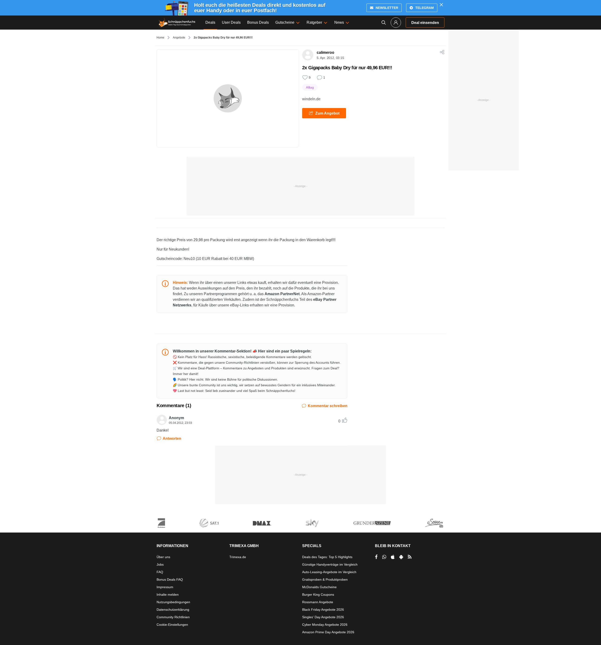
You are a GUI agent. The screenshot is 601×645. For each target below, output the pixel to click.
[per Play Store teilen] (401, 557)
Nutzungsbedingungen (173, 602)
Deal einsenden (425, 23)
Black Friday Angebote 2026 (323, 609)
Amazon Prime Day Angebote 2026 (328, 632)
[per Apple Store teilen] (393, 557)
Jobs (160, 564)
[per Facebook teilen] (376, 557)
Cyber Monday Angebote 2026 (324, 624)
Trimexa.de (237, 557)
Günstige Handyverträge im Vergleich (330, 564)
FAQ (160, 572)
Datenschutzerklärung (173, 609)
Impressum (165, 587)
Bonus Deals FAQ (170, 579)
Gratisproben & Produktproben (325, 579)
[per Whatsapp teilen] (384, 557)
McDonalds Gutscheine (319, 587)
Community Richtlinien (173, 617)
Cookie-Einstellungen (172, 624)
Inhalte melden (168, 594)
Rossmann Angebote (317, 602)
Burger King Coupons (318, 594)
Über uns (163, 557)
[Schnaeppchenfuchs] (177, 22)
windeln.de (311, 99)
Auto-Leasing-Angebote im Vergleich (329, 572)
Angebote (179, 37)
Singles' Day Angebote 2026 (323, 617)
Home (160, 37)
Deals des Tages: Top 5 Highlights (327, 557)
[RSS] (410, 557)
